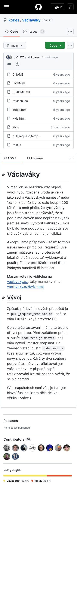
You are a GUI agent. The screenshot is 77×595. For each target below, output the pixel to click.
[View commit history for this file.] (17, 64)
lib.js (16, 127)
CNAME (18, 74)
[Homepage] (38, 6)
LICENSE (19, 83)
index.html (20, 109)
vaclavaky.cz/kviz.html (25, 287)
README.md (21, 92)
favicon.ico (20, 101)
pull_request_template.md (31, 136)
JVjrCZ (19, 57)
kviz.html (19, 118)
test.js (17, 145)
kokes (14, 20)
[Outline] (71, 158)
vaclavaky (31, 20)
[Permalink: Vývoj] (4, 297)
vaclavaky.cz (17, 281)
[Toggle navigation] (6, 6)
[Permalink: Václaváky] (4, 174)
